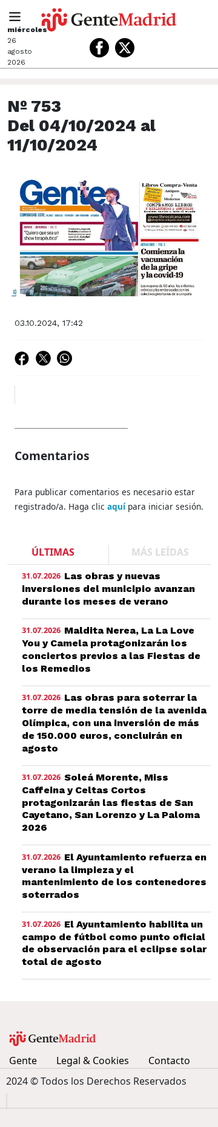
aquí (116, 506)
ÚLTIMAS (52, 552)
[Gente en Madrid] (109, 20)
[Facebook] (99, 47)
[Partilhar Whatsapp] (64, 358)
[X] (124, 47)
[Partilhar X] (43, 358)
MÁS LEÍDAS (160, 552)
